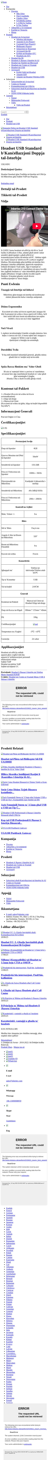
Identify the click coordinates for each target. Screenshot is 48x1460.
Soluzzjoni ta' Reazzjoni (26, 49)
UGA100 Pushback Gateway (16, 833)
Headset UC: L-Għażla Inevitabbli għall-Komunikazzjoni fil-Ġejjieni (22, 943)
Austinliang (10, 1121)
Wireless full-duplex (24, 39)
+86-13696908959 (13, 1101)
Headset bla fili (17, 58)
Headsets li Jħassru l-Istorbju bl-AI (25, 60)
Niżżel (14, 98)
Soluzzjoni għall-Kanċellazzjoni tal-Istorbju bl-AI (26, 880)
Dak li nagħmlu (22, 16)
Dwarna (14, 11)
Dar (7, 6)
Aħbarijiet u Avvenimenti (21, 28)
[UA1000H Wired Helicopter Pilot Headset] (22, 754)
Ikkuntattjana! (6, 1040)
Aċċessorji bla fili (23, 51)
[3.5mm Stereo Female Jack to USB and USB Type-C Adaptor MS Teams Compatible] (24, 800)
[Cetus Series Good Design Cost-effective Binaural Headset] (24, 784)
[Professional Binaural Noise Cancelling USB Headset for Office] (24, 815)
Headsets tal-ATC (23, 56)
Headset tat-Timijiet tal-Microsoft (24, 63)
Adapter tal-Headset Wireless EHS (30, 77)
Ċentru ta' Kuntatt (18, 84)
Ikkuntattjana (11, 107)
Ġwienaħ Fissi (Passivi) (25, 44)
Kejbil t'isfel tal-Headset (26, 72)
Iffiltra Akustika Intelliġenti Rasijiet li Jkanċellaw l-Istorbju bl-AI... (20, 775)
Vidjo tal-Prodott (23, 105)
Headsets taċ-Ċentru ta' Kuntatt (23, 65)
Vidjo (13, 103)
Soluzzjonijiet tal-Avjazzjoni (22, 81)
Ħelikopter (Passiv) (24, 46)
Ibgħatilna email (7, 183)
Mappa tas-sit (19, 1047)
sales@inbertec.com (14, 1081)
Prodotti (9, 35)
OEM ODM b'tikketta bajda (22, 93)
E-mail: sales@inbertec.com (17, 914)
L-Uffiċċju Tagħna (23, 23)
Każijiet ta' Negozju (19, 30)
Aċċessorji (15, 70)
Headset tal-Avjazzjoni (20, 37)
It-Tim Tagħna (22, 25)
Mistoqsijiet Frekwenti (20, 100)
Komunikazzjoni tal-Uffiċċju (22, 86)
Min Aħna (20, 14)
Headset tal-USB (18, 67)
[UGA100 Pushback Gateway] (14, 828)
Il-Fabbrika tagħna (23, 21)
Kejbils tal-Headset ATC (26, 53)
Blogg (13, 32)
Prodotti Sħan (6, 1047)
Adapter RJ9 (21, 74)
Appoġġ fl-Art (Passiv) (25, 42)
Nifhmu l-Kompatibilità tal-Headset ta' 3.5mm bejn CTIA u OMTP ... (21, 961)
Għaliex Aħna (22, 18)
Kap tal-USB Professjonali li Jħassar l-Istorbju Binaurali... (21, 821)
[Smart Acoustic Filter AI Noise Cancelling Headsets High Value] (24, 769)
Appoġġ (9, 96)
